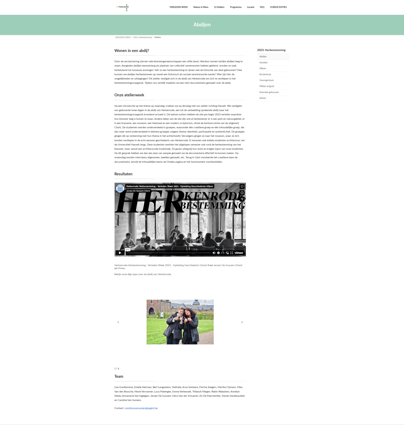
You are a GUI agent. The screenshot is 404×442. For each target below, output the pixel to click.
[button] (118, 322)
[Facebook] (201, 433)
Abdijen (263, 57)
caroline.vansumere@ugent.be (141, 408)
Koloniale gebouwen (269, 92)
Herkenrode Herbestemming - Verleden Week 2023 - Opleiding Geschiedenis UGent (160, 265)
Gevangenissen (266, 80)
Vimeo (121, 268)
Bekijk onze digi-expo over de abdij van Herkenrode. (143, 274)
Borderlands (265, 74)
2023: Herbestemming (271, 50)
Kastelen (263, 62)
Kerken (262, 98)
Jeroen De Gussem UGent (228, 265)
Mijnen (262, 68)
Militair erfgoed (266, 86)
